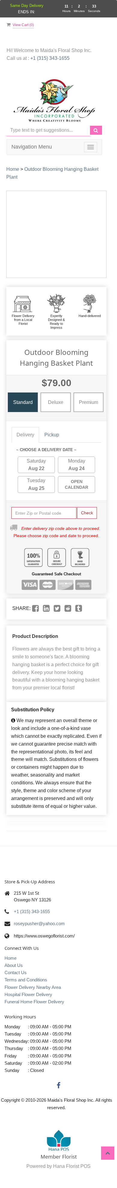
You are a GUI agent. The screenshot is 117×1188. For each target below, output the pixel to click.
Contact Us (15, 972)
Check (87, 512)
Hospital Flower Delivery (28, 994)
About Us (13, 965)
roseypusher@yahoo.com (39, 923)
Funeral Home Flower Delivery (34, 1001)
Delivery (25, 434)
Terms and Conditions (25, 979)
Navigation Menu (31, 147)
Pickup (51, 434)
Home (12, 169)
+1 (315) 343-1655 (50, 58)
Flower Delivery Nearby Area (32, 987)
